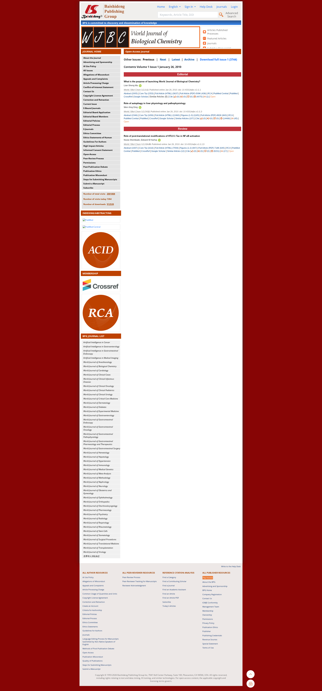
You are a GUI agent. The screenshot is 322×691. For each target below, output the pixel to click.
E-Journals (88, 129)
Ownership (207, 615)
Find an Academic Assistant (174, 589)
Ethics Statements (90, 626)
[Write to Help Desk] (251, 684)
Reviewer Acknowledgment (134, 585)
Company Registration (212, 594)
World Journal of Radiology (95, 518)
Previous (148, 59)
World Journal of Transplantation (98, 547)
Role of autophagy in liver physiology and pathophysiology (154, 103)
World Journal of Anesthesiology (97, 362)
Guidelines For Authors (94, 141)
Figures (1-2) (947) (188, 148)
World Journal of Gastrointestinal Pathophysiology (98, 435)
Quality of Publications (92, 660)
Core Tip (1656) (146, 115)
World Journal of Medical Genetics (98, 469)
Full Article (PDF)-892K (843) (214, 115)
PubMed (234, 93)
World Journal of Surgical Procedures (99, 539)
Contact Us (88, 91)
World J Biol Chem (132, 90)
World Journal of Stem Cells (95, 531)
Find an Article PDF (171, 597)
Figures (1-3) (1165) (190, 115)
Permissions (89, 162)
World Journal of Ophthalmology (98, 497)
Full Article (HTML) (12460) (167, 115)
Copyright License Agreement (98, 95)
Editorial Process (91, 125)
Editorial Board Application (96, 112)
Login (234, 7)
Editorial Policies (91, 120)
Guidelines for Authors (92, 630)
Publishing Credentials (212, 635)
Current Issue (90, 104)
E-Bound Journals (91, 108)
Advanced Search (232, 14)
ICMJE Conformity (210, 602)
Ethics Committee (92, 133)
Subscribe (88, 187)
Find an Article (169, 593)
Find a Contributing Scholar (174, 581)
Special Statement (210, 643)
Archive (189, 59)
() (178, 97)
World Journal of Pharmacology (97, 510)
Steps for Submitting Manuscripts (100, 179)
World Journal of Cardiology (95, 370)
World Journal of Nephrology (96, 481)
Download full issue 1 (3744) (218, 59)
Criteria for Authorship (92, 610)
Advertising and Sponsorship (97, 62)
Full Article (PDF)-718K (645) (212, 148)
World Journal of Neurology (95, 486)
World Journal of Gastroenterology (98, 415)
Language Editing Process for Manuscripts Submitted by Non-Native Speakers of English (101, 642)
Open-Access (89, 154)
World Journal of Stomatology (96, 535)
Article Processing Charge (96, 83)
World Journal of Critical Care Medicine (100, 398)
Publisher (206, 631)
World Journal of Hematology (96, 452)
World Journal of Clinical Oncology (98, 386)
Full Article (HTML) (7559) (166, 148)
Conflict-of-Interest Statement (98, 87)
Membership (207, 611)
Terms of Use (208, 647)
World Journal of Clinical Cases (97, 374)
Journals (222, 7)
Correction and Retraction (96, 99)
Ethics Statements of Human (97, 137)
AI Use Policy (89, 66)
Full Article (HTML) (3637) (166, 93)
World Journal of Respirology (96, 522)
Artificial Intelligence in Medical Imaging (100, 357)
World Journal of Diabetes (94, 407)
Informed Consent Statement (98, 150)
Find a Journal (169, 585)
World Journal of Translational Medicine (101, 543)
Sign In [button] (189, 7)
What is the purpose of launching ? (162, 81)
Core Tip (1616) (146, 148)
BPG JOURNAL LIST (93, 336)
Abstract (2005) (131, 93)
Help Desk (206, 7)
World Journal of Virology (94, 552)
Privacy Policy (208, 623)
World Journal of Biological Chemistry (100, 366)
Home (161, 7)
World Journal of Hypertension (97, 461)
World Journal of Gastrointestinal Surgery (101, 448)
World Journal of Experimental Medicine (101, 411)
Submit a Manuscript (93, 183)
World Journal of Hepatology (96, 456)
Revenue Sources (209, 639)
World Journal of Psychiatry (95, 514)
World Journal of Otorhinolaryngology (100, 505)
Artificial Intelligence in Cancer (96, 342)
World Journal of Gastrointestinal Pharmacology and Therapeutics (98, 443)
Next (163, 59)
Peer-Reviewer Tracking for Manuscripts (139, 581)
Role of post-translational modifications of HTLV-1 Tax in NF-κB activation (162, 136)
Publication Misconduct (95, 175)
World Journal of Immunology (96, 465)
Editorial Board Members (95, 116)
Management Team (210, 606)
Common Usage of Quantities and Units (100, 593)
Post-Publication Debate (95, 166)
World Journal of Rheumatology (97, 526)
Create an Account (90, 606)
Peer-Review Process (93, 158)
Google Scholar (141, 97)
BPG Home (207, 590)
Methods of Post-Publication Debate (98, 648)
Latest (176, 59)
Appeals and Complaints (95, 78)
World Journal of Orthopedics (96, 501)
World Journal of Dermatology (96, 402)
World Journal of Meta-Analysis (97, 473)
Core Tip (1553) (146, 93)
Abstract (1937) (131, 148)
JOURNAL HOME (92, 51)
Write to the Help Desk (231, 566)
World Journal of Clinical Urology (98, 394)
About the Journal (92, 57)
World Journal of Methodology (96, 477)
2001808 (111, 193)
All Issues (88, 70)
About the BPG (208, 582)
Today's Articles (169, 606)
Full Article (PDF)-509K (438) (193, 93)
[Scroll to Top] (251, 674)
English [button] (174, 7)
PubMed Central (220, 93)
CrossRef (128, 97)
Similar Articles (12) (176, 151)
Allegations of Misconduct (96, 74)
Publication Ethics (92, 171)
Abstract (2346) (131, 115)
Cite (171, 97)
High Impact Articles (93, 145)
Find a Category (169, 577)
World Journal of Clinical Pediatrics (98, 390)
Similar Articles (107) (185, 118)
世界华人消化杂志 (91, 556)
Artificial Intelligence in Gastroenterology (101, 346)
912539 (110, 204)
